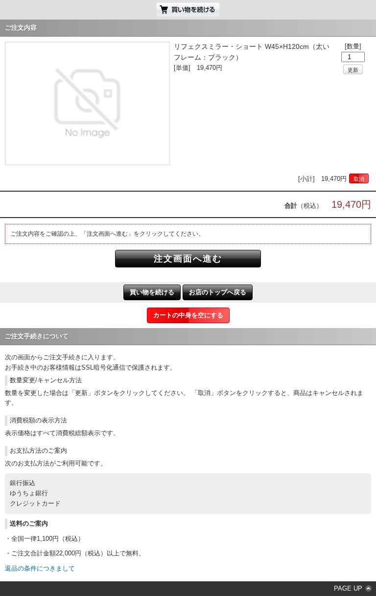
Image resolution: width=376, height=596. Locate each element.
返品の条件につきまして (40, 568)
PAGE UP (348, 588)
